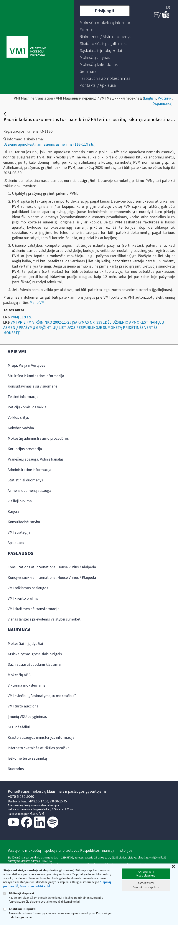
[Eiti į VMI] (26, 47)
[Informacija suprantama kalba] (166, 17)
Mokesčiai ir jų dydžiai (25, 643)
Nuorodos (16, 769)
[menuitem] (107, 23)
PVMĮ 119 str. (21, 317)
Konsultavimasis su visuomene (32, 386)
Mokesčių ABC (19, 675)
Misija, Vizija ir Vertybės (26, 365)
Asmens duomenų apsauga (29, 490)
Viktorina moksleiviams (26, 685)
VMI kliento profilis (23, 598)
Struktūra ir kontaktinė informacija (36, 376)
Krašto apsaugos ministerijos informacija (41, 737)
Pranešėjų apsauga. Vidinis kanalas (36, 459)
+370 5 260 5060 (21, 796)
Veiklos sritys (18, 417)
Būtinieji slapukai (21, 893)
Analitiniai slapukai (22, 909)
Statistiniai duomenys (25, 480)
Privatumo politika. (33, 886)
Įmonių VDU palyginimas (27, 716)
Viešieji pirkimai (20, 501)
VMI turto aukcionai (23, 706)
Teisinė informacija (23, 396)
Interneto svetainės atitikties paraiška (38, 748)
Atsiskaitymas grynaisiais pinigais (35, 654)
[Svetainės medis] (168, 8)
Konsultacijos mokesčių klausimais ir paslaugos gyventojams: (57, 791)
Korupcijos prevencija (25, 449)
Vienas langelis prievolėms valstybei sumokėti (44, 619)
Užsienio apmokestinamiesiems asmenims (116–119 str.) (49, 144)
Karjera (13, 511)
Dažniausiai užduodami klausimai (34, 664)
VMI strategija (19, 532)
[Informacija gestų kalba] (157, 17)
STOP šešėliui (19, 727)
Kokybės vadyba (21, 428)
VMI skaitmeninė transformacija (33, 609)
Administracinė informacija (29, 469)
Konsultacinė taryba (24, 522)
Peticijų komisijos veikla (27, 407)
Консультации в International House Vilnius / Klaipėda (52, 577)
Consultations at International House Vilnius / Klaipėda (52, 567)
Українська (162, 103)
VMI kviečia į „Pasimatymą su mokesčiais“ (42, 696)
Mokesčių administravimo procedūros (38, 438)
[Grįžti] (5, 113)
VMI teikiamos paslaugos (28, 588)
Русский (164, 98)
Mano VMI (38, 302)
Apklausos (16, 543)
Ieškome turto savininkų (27, 758)
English (150, 98)
